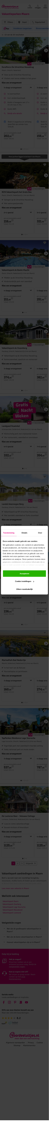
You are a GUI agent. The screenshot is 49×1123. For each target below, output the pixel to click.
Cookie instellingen (23, 581)
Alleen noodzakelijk (24, 589)
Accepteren (24, 573)
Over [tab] (40, 533)
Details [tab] (24, 533)
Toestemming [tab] (8, 533)
